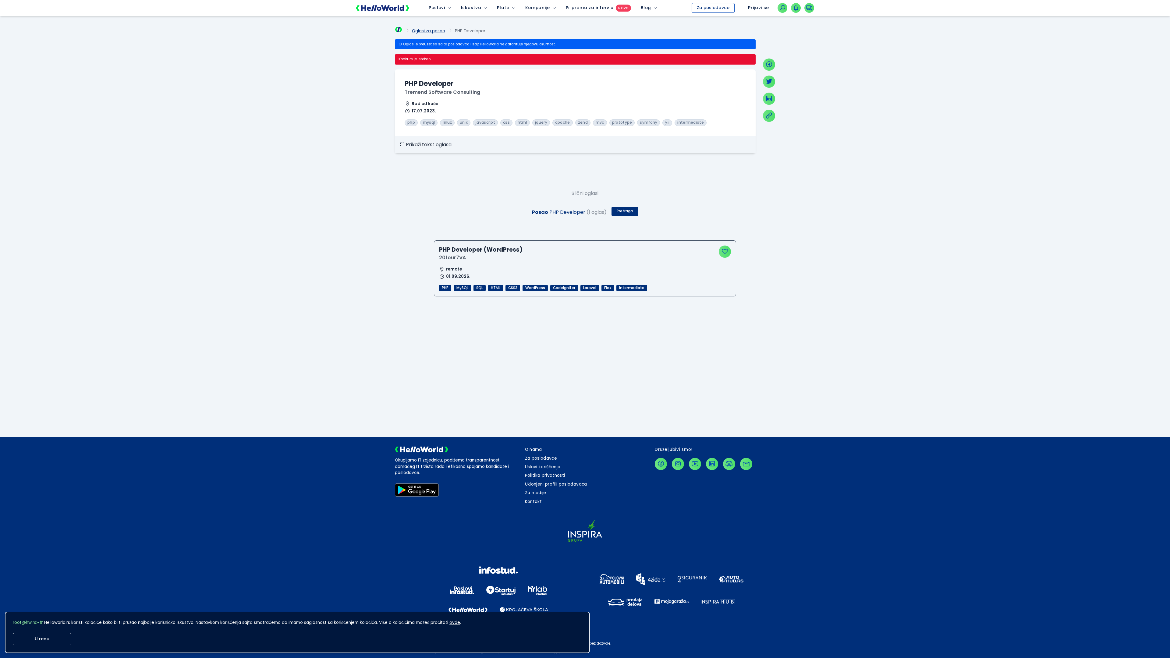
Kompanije (537, 8)
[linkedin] (769, 99)
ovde (454, 622)
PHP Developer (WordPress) (481, 250)
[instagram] (678, 464)
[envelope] (746, 464)
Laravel (589, 287)
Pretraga (625, 211)
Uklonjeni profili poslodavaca (556, 484)
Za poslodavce (713, 8)
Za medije (535, 493)
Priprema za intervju (590, 8)
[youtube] (695, 464)
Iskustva (471, 8)
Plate (503, 8)
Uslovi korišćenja (543, 467)
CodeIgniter (564, 287)
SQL (479, 287)
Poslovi (437, 8)
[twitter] (769, 82)
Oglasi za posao (428, 31)
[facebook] (769, 64)
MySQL (462, 287)
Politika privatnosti (545, 475)
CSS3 (512, 287)
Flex (607, 287)
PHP (445, 287)
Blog (646, 8)
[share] (769, 116)
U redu (42, 639)
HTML (495, 287)
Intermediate (631, 287)
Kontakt (533, 501)
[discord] (729, 464)
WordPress (535, 287)
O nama (533, 449)
